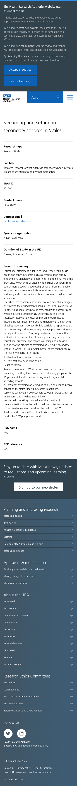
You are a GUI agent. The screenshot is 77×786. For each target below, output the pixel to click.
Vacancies (8, 657)
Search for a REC (12, 689)
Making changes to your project (19, 576)
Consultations (10, 622)
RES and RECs (11, 682)
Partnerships (10, 629)
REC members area (13, 703)
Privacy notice (24, 768)
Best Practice (10, 523)
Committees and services (16, 615)
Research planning (13, 516)
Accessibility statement (15, 772)
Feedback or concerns (40, 772)
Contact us (9, 768)
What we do (10, 601)
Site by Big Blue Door (14, 779)
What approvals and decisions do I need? (24, 569)
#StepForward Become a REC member (23, 710)
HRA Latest (9, 650)
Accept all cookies (20, 69)
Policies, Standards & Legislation (20, 530)
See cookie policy (20, 81)
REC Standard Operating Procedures (22, 696)
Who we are (10, 608)
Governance (10, 636)
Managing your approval (16, 583)
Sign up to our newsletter (38, 487)
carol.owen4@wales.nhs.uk (18, 221)
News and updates (13, 643)
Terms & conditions (42, 768)
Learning (8, 537)
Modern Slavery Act (13, 664)
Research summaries (14, 551)
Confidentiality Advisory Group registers (23, 544)
